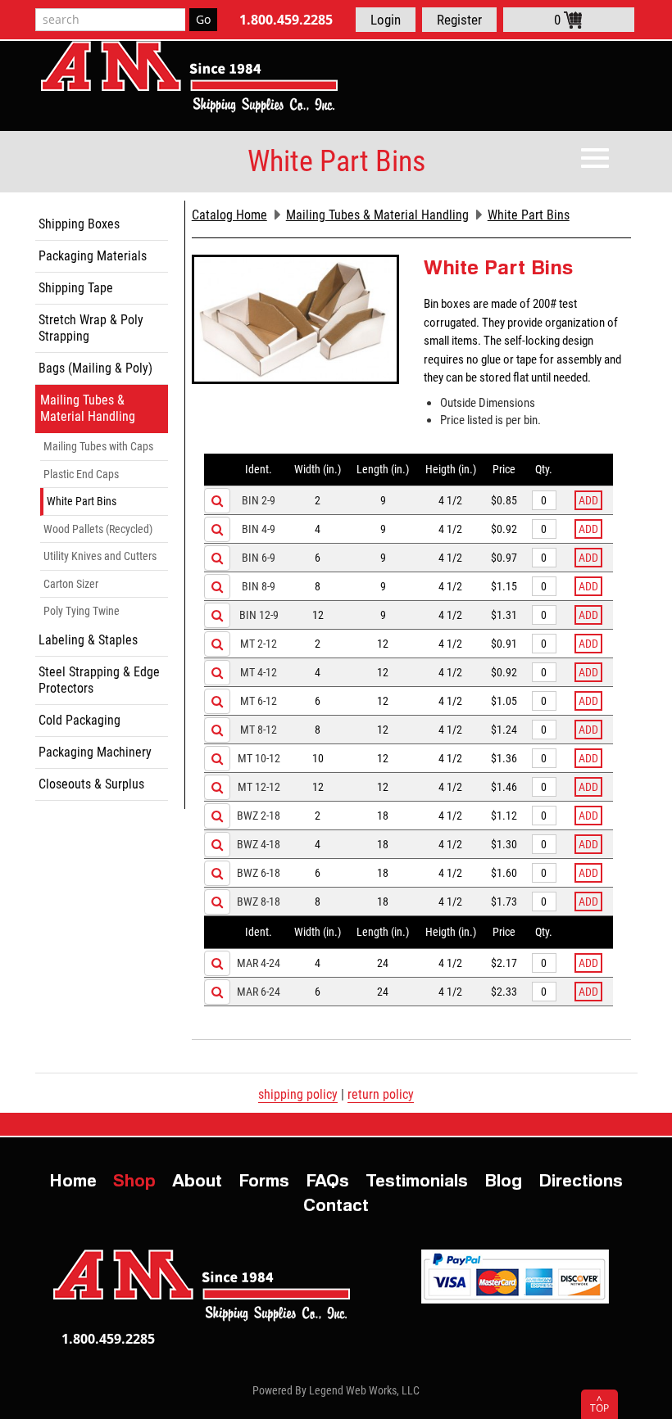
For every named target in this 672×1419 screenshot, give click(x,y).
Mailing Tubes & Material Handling (87, 408)
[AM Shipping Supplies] (189, 77)
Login (385, 19)
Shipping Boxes (79, 224)
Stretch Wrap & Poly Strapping (91, 328)
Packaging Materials (93, 256)
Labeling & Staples (88, 640)
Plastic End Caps (81, 474)
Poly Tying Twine (81, 610)
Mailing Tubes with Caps (98, 446)
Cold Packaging (79, 720)
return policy (380, 1094)
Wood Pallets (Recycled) (97, 529)
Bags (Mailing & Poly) (95, 368)
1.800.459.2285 (286, 20)
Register (459, 19)
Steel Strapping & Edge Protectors (99, 680)
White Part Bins (81, 501)
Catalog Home (229, 215)
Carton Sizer (70, 583)
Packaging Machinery (95, 752)
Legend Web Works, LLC (364, 1390)
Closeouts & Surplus (91, 784)
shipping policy (298, 1094)
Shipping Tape (76, 288)
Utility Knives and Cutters (100, 556)
